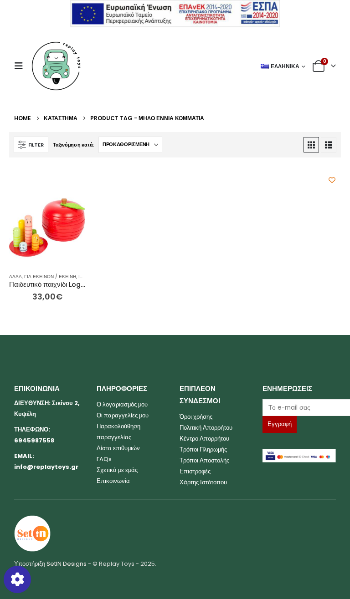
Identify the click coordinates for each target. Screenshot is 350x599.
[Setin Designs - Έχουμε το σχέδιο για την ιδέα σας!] (32, 533)
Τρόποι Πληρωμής (203, 449)
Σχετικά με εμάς (117, 470)
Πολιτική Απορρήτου (206, 427)
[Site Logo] (56, 66)
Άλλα (15, 276)
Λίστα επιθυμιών (118, 448)
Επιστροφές (195, 471)
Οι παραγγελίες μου (123, 415)
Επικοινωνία (113, 481)
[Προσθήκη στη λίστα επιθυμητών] (332, 180)
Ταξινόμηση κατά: (73, 144)
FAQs (104, 459)
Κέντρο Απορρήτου (204, 438)
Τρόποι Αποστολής (204, 460)
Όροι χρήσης (196, 416)
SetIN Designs (66, 563)
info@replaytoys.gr (46, 466)
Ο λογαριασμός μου (122, 404)
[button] (21, 66)
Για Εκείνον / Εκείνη (50, 276)
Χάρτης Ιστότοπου (203, 482)
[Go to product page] (47, 227)
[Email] (299, 407)
